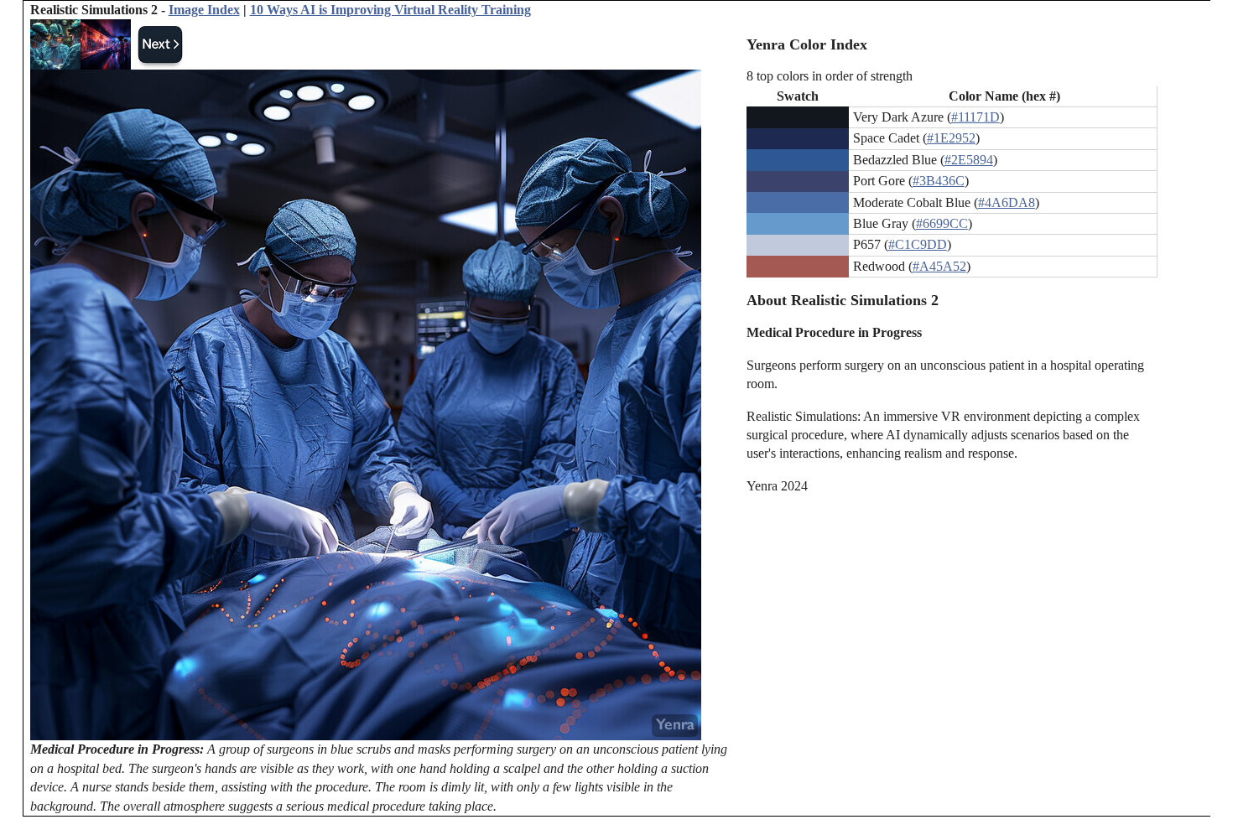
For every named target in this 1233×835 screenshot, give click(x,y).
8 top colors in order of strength (830, 76)
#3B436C (939, 181)
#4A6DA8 (1006, 202)
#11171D (975, 117)
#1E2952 (951, 138)
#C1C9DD (917, 244)
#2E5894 (968, 160)
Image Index (204, 10)
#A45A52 (939, 266)
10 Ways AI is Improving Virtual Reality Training (390, 10)
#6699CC (942, 223)
